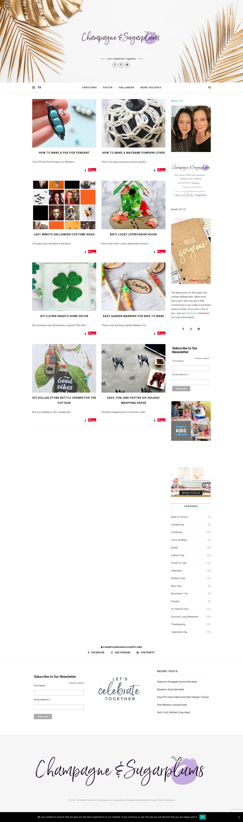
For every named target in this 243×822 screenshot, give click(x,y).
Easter (108, 87)
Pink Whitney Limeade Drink (172, 704)
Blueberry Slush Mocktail (170, 689)
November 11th (179, 593)
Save (93, 170)
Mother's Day (178, 578)
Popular (175, 601)
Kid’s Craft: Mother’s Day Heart (173, 712)
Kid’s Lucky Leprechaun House (133, 234)
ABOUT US (176, 101)
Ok (202, 817)
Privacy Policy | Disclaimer (162, 800)
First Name (178, 361)
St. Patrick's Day (179, 608)
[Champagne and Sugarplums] (121, 41)
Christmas (89, 87)
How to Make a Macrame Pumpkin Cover (133, 152)
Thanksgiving (178, 624)
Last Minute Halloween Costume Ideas (64, 234)
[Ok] (239, 817)
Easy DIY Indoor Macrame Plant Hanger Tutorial (183, 697)
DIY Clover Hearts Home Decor (64, 316)
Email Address (180, 374)
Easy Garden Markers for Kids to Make (133, 316)
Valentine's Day (179, 632)
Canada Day (177, 524)
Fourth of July (178, 562)
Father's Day (177, 555)
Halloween (126, 87)
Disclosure (191, 313)
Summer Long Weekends (184, 616)
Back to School (179, 516)
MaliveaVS (144, 800)
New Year (176, 586)
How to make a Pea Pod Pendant (64, 152)
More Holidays (151, 87)
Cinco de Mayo (179, 539)
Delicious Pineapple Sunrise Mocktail (177, 681)
